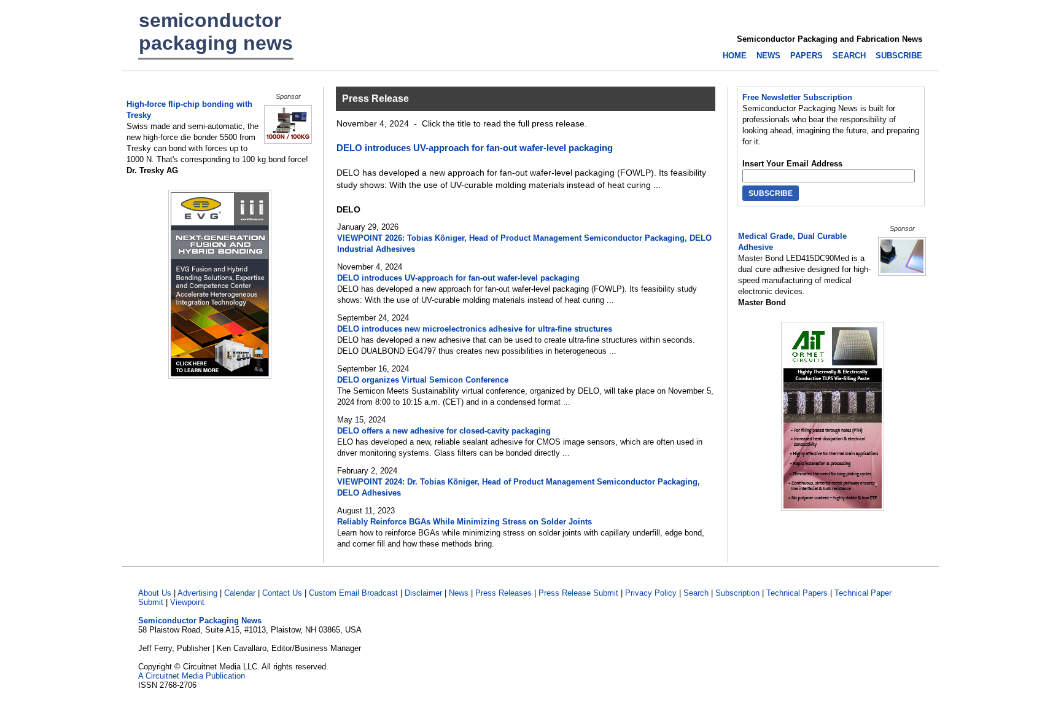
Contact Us (282, 593)
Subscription (737, 593)
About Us (154, 593)
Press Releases (503, 593)
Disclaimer (423, 593)
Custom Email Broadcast (353, 593)
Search (696, 593)
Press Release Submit (578, 593)
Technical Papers (797, 593)
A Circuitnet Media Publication (191, 675)
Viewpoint (187, 602)
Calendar (239, 593)
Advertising (197, 593)
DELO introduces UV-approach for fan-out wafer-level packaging (474, 147)
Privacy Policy (651, 593)
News (458, 593)
